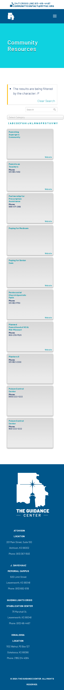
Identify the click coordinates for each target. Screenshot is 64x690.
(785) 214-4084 (21, 658)
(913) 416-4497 (23, 623)
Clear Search (46, 101)
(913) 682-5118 (22, 588)
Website (48, 157)
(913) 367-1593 (23, 553)
